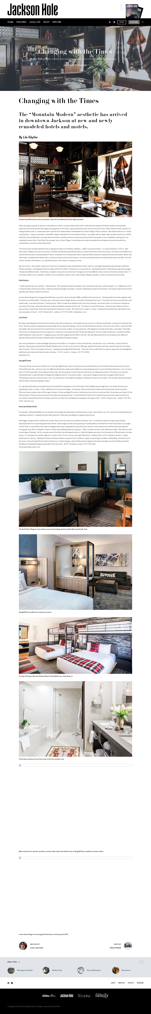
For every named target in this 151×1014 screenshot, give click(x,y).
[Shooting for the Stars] (11, 970)
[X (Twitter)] (12, 983)
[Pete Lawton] (115, 970)
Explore (56, 22)
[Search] (142, 22)
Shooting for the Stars (25, 970)
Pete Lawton (126, 970)
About (113, 983)
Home (10, 22)
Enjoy (46, 22)
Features (21, 22)
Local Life (34, 22)
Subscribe (134, 22)
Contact (131, 983)
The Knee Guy (57, 970)
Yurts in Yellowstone (94, 970)
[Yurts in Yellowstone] (80, 970)
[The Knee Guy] (46, 970)
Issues (121, 22)
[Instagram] (114, 22)
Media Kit (121, 983)
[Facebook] (110, 22)
